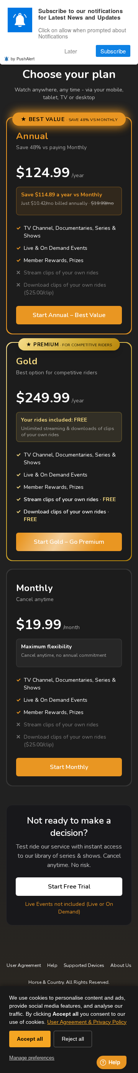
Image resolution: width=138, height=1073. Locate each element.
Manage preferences (31, 1058)
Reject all (73, 1039)
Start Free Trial (69, 886)
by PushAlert (22, 58)
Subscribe (113, 51)
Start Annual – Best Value (69, 315)
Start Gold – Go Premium (69, 542)
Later (70, 51)
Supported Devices (84, 965)
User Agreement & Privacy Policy (87, 1022)
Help (52, 965)
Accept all (30, 1039)
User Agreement (24, 965)
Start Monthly (69, 767)
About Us (120, 965)
